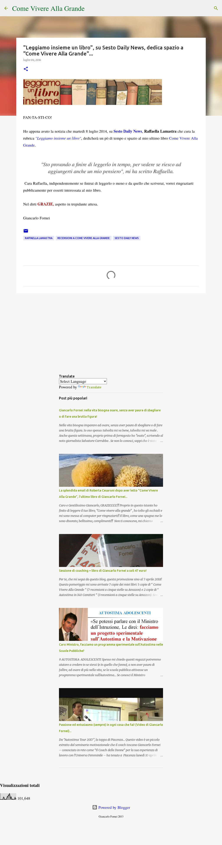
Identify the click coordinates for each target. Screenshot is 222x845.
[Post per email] (25, 232)
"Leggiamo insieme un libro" (58, 138)
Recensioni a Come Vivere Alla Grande (83, 238)
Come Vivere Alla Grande (48, 8)
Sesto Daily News (128, 131)
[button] (25, 69)
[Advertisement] (111, 330)
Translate (94, 387)
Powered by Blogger (113, 807)
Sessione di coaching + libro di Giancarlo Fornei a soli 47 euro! (103, 570)
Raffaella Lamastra (38, 238)
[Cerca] (90, 8)
